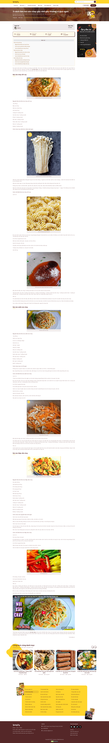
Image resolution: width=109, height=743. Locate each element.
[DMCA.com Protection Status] (54, 741)
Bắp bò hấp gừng (29, 709)
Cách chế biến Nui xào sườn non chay (22, 56)
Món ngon (22, 5)
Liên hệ (85, 5)
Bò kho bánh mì (28, 689)
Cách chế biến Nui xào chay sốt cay (21, 48)
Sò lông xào (58, 706)
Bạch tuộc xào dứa (60, 694)
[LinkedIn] (74, 727)
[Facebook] (71, 727)
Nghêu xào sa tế (59, 709)
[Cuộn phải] (95, 647)
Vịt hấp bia (58, 691)
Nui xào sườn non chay (18, 50)
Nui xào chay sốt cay (18, 42)
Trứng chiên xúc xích (75, 691)
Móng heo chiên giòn (75, 706)
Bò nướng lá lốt (28, 694)
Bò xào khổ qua (44, 694)
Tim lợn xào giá (74, 699)
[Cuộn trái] (92, 647)
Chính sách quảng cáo (74, 731)
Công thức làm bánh (32, 5)
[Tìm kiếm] (95, 2)
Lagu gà (82, 42)
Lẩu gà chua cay (44, 699)
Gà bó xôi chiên (28, 711)
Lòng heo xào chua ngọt (76, 701)
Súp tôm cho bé (59, 696)
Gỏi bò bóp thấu (29, 691)
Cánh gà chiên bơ (84, 40)
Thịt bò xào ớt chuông (30, 701)
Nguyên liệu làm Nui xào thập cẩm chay (22, 59)
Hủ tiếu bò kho (83, 35)
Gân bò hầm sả (28, 704)
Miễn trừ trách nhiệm (74, 735)
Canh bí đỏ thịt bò (44, 691)
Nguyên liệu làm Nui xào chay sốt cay (22, 44)
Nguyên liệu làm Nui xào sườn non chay (22, 52)
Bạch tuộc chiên (44, 709)
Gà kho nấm (43, 701)
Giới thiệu (72, 729)
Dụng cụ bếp (55, 5)
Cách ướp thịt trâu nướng (46, 706)
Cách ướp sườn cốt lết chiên (62, 704)
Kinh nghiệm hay (47, 5)
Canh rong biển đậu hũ (85, 44)
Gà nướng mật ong (75, 711)
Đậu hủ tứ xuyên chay (85, 37)
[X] (80, 727)
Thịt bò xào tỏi (28, 696)
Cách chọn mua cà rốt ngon (20, 54)
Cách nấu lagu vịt (59, 689)
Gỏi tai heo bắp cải (75, 694)
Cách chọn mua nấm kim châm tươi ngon (22, 46)
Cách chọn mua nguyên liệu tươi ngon (22, 61)
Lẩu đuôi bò (27, 699)
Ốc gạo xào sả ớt (59, 711)
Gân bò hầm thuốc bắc (30, 706)
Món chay (40, 5)
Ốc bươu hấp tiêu (75, 689)
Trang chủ (16, 5)
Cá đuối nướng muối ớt (45, 704)
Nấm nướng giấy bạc (60, 699)
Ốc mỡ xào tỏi (74, 704)
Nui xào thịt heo (74, 696)
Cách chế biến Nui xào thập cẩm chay (22, 63)
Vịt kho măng (43, 711)
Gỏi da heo (73, 709)
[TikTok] (77, 727)
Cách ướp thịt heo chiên (46, 696)
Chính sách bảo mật (74, 733)
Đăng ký (93, 5)
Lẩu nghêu (58, 701)
